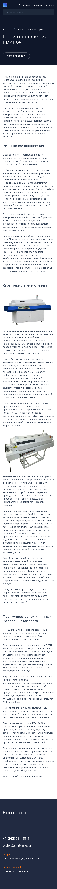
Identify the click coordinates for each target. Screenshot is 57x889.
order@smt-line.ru (17, 845)
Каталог (7, 29)
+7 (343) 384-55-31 (17, 838)
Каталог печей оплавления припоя (22, 776)
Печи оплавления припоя (31, 29)
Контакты (49, 5)
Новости (37, 5)
